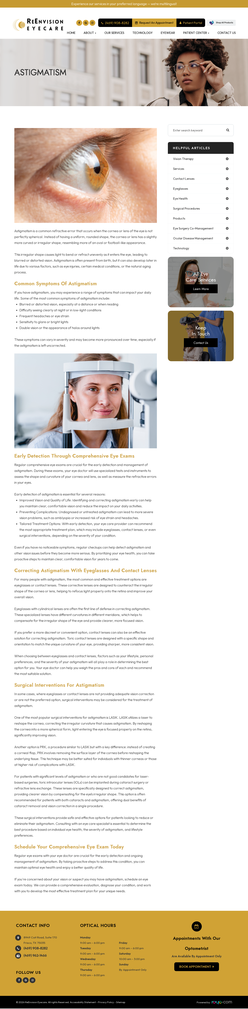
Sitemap (120, 1002)
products (179, 218)
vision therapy (183, 159)
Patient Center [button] (195, 33)
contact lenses (184, 179)
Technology (142, 33)
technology (181, 248)
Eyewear (168, 33)
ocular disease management (193, 238)
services (178, 169)
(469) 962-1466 (35, 955)
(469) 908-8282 (36, 948)
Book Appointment (195, 967)
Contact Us (226, 33)
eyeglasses (180, 189)
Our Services (114, 33)
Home (71, 33)
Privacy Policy (106, 1002)
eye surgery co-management (193, 228)
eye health (180, 198)
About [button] (89, 33)
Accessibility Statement (83, 1002)
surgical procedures (186, 208)
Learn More (201, 289)
